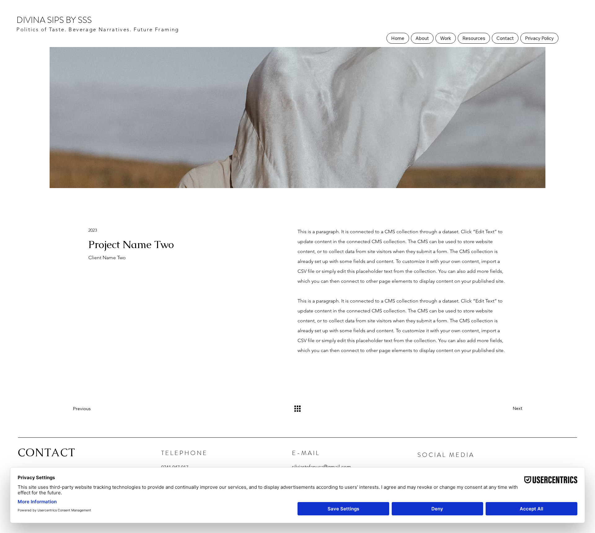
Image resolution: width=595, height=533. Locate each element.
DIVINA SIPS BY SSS (54, 20)
